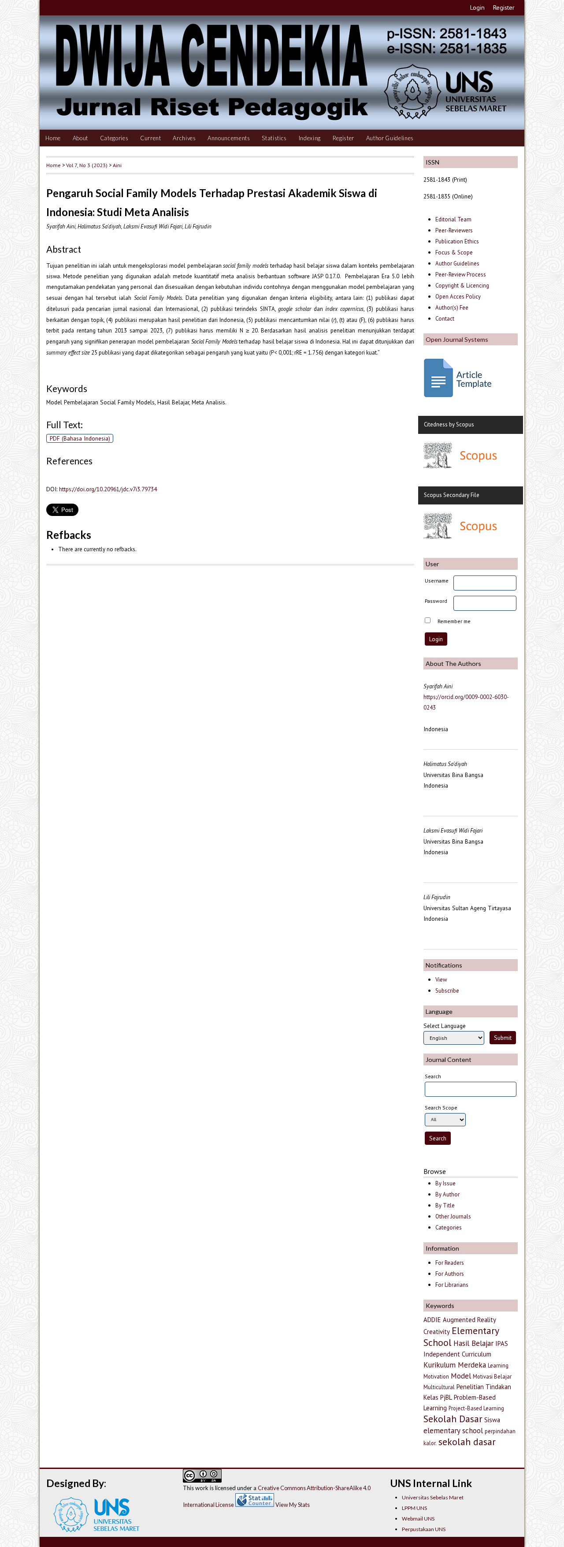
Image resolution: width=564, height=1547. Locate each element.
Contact (444, 318)
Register (504, 7)
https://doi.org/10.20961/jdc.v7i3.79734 (108, 489)
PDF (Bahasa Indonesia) (80, 438)
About (80, 138)
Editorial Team (453, 219)
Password (436, 601)
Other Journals (453, 1216)
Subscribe (447, 990)
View (441, 979)
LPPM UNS (414, 1508)
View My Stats (292, 1504)
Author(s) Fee (451, 307)
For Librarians (451, 1285)
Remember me (454, 621)
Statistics (274, 138)
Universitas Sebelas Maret (433, 1497)
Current (150, 138)
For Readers (449, 1263)
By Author (447, 1194)
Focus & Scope (454, 252)
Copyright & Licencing (462, 285)
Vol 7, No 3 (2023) (87, 164)
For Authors (449, 1274)
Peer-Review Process (460, 274)
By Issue (445, 1183)
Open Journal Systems (457, 339)
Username (437, 580)
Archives (184, 138)
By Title (445, 1205)
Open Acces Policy (458, 296)
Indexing (310, 138)
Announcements (229, 138)
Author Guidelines (390, 138)
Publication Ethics (457, 241)
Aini (117, 164)
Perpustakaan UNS (423, 1529)
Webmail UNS (418, 1518)
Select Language (444, 1026)
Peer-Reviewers (454, 230)
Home (53, 138)
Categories (114, 138)
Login (477, 7)
